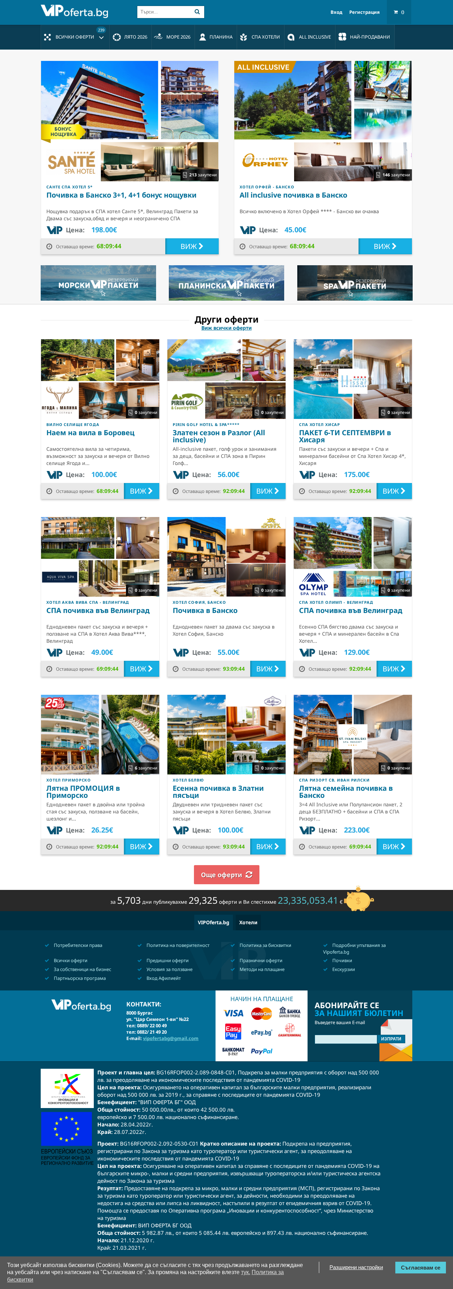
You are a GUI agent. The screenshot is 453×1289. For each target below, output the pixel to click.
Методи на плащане (262, 969)
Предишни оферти (167, 960)
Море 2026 (178, 37)
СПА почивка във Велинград (98, 610)
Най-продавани (370, 37)
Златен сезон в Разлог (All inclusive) (219, 436)
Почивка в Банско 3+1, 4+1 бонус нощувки (121, 195)
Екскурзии (343, 969)
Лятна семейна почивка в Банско (346, 791)
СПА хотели (266, 37)
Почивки (341, 960)
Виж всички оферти (226, 327)
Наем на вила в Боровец (90, 432)
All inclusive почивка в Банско (293, 195)
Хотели (248, 922)
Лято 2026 (135, 37)
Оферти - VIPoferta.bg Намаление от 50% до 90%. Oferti (76, 11)
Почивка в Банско (205, 610)
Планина (221, 37)
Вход (336, 12)
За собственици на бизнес (82, 969)
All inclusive (315, 37)
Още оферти (221, 874)
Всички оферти (80, 33)
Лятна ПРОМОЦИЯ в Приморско (83, 791)
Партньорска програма (79, 978)
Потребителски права (77, 945)
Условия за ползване (169, 969)
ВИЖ (189, 246)
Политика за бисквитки (265, 945)
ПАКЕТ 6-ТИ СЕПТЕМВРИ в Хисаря (345, 436)
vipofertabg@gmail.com (171, 1038)
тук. (245, 1272)
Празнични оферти (260, 960)
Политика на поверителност (177, 945)
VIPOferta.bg (213, 922)
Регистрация (364, 12)
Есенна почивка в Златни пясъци (218, 791)
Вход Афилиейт (163, 978)
